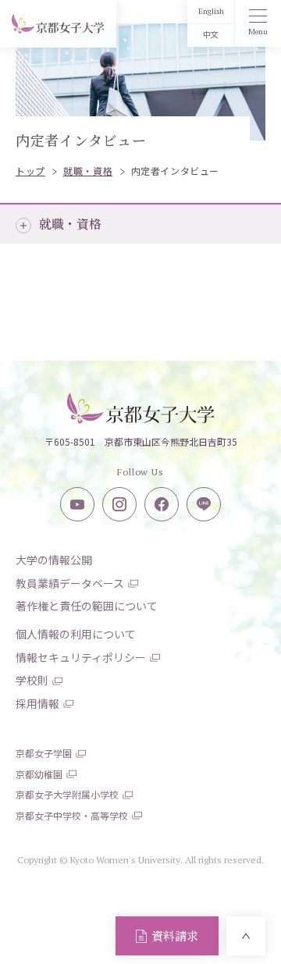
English (211, 11)
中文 (211, 35)
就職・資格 (70, 224)
